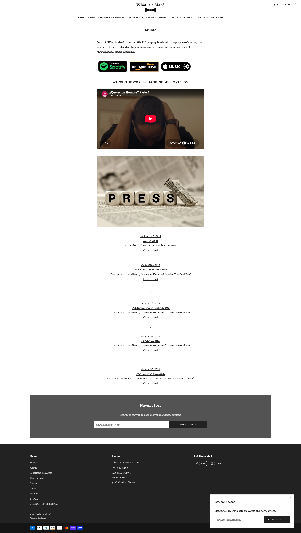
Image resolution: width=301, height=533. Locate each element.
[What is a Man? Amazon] (144, 66)
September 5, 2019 (150, 235)
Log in (275, 4)
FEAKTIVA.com (150, 340)
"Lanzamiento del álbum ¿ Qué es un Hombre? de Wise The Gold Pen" (150, 274)
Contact (151, 17)
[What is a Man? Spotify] (113, 66)
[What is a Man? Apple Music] (175, 66)
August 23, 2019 (150, 336)
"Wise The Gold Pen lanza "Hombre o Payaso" (150, 245)
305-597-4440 (120, 467)
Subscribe (186, 424)
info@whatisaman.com (125, 462)
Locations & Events (109, 17)
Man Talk (175, 17)
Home (81, 17)
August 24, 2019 (150, 368)
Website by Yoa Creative (38, 518)
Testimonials (135, 17)
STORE (188, 17)
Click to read (150, 250)
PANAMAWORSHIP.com (150, 373)
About (91, 17)
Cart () (286, 4)
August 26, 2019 (150, 264)
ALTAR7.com (150, 240)
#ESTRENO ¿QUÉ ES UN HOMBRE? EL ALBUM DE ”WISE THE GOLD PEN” (150, 378)
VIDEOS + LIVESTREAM (209, 17)
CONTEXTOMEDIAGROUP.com (150, 269)
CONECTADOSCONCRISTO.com (151, 307)
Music (162, 17)
